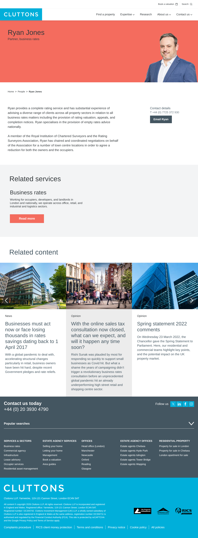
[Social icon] (173, 404)
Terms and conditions (90, 527)
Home (11, 91)
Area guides (49, 464)
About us (162, 14)
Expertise (126, 14)
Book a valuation (166, 4)
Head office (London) (93, 446)
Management (50, 455)
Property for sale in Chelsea (174, 450)
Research (146, 14)
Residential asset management (21, 468)
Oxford (85, 459)
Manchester (88, 450)
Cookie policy (138, 527)
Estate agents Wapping (133, 464)
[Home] (21, 14)
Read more (27, 218)
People (21, 91)
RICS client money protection (54, 527)
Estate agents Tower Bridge (135, 459)
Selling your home (52, 446)
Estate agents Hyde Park (134, 450)
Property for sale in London (174, 446)
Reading (86, 464)
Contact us (183, 14)
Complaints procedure (17, 527)
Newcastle (87, 455)
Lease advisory (12, 459)
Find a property (105, 14)
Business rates (12, 446)
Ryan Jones (35, 91)
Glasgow (86, 468)
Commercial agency (15, 450)
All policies (157, 527)
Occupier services (14, 464)
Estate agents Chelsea (132, 446)
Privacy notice (116, 527)
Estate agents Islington (132, 455)
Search (185, 4)
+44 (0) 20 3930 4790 (26, 409)
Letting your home (52, 450)
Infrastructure (11, 455)
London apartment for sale (173, 455)
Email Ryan (160, 119)
